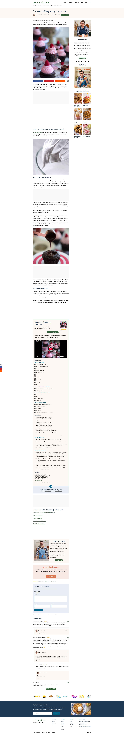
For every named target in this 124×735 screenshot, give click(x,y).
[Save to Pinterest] (1, 369)
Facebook (62, 724)
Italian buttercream (37, 132)
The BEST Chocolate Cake (39, 524)
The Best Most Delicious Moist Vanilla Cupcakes (44, 512)
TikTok (62, 726)
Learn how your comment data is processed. (54, 614)
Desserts (44, 5)
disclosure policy (50, 20)
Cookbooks (77, 2)
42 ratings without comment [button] (50, 581)
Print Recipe (53, 332)
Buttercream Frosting (76, 121)
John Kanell (38, 14)
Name (35, 604)
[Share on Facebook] (1, 367)
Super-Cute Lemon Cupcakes (39, 521)
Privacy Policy (48, 732)
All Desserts (72, 727)
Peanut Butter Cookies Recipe (77, 106)
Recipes (64, 2)
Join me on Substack (50, 576)
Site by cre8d (89, 732)
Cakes (71, 721)
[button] (50, 14)
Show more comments (50, 688)
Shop (82, 2)
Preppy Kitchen (35, 5)
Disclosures (53, 732)
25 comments (57, 14)
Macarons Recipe (86, 136)
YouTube (62, 721)
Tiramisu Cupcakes (37, 518)
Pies (71, 726)
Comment (36, 594)
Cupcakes (48, 5)
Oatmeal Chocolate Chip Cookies (87, 121)
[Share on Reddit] (1, 371)
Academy (70, 2)
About (86, 2)
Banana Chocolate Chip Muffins (77, 137)
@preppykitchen (47, 491)
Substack (62, 729)
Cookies (71, 723)
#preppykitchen (58, 491)
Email (52, 604)
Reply (68, 621)
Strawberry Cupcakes (38, 515)
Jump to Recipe (65, 14)
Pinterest (62, 727)
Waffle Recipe (85, 105)
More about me (59, 560)
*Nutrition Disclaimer (38, 480)
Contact (43, 732)
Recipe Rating (37, 591)
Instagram (62, 723)
